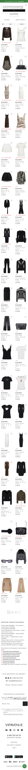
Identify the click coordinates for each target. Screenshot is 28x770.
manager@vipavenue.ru (15, 681)
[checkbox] (14, 711)
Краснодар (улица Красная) (9, 662)
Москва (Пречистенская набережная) (11, 651)
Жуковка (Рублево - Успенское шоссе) (11, 654)
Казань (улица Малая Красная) (9, 658)
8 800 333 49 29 (17, 678)
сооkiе (21, 8)
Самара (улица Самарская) (8, 661)
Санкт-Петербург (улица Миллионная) (11, 656)
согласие (8, 709)
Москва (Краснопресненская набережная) (12, 653)
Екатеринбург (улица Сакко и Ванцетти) (11, 659)
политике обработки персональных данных (13, 714)
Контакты (14, 742)
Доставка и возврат (14, 745)
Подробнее (21, 1)
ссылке (20, 645)
